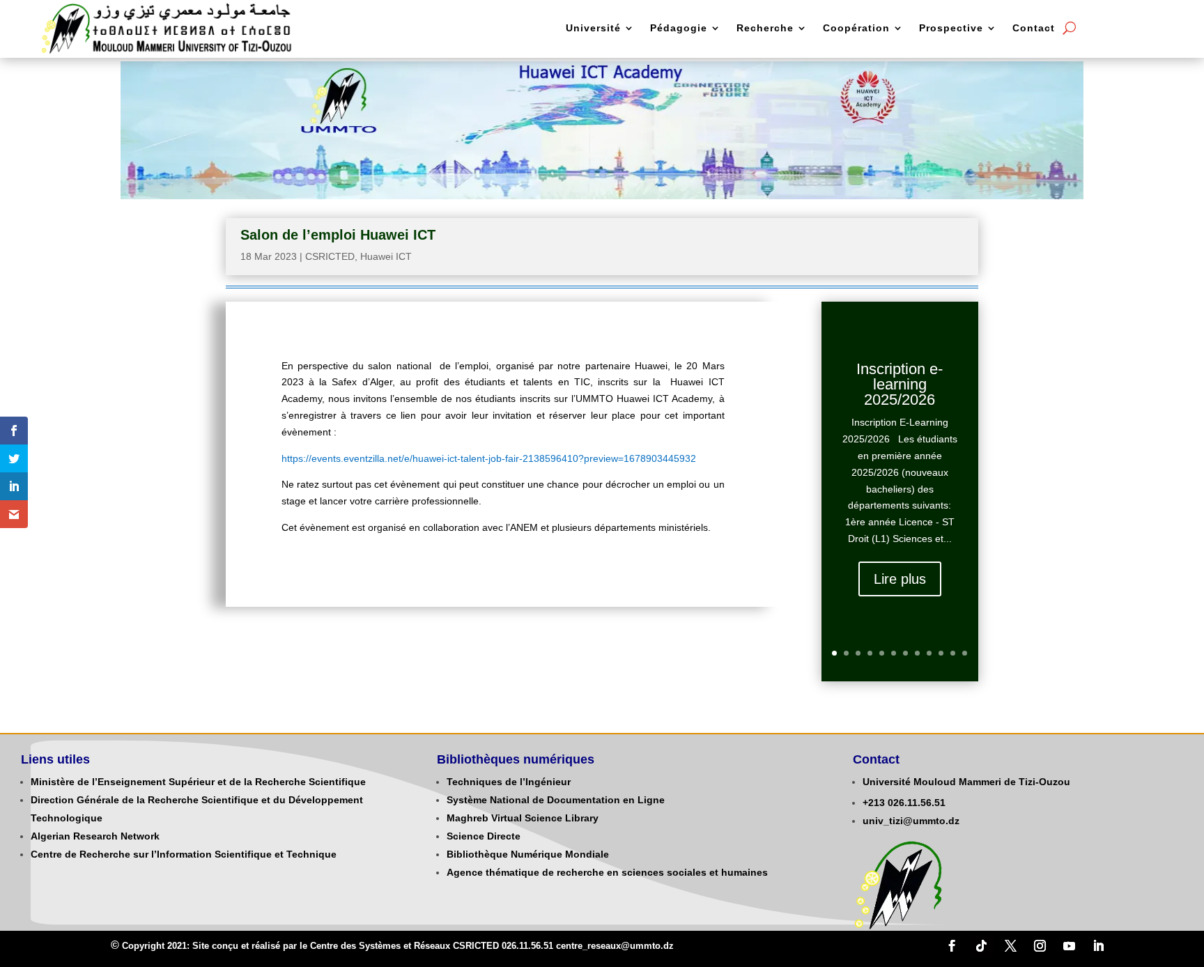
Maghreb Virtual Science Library (523, 817)
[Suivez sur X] (1011, 946)
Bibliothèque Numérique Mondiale (528, 854)
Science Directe (483, 836)
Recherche (765, 28)
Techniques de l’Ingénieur (509, 781)
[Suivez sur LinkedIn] (1099, 946)
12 (964, 653)
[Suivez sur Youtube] (1069, 946)
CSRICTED (330, 256)
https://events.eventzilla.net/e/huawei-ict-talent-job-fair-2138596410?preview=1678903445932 (488, 458)
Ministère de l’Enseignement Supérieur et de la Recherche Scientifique (198, 781)
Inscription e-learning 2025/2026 (899, 384)
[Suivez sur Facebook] (952, 946)
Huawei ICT (386, 256)
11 (952, 653)
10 (941, 653)
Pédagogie (678, 28)
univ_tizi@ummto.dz (911, 820)
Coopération (856, 28)
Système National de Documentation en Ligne (556, 799)
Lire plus (900, 579)
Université (593, 28)
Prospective (951, 28)
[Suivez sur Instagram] (1040, 946)
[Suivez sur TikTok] (982, 946)
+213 (874, 802)
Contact (1033, 28)
